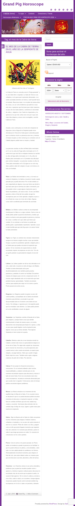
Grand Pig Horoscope (23, 4)
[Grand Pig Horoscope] (37, 27)
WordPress (53, 504)
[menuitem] (9, 14)
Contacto (31, 14)
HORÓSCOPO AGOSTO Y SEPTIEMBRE (58, 113)
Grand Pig (21, 494)
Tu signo (21, 14)
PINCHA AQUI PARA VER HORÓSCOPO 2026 (38, 17)
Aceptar (58, 97)
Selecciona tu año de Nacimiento (58, 101)
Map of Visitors (50, 141)
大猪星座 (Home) (9, 14)
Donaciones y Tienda (45, 14)
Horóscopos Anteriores (11, 17)
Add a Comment (33, 494)
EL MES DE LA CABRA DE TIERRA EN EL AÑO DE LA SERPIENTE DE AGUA (22, 49)
